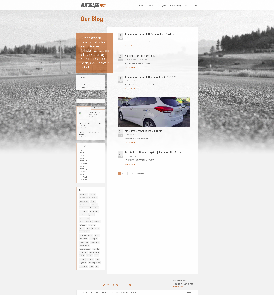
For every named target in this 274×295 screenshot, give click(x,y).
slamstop (89, 256)
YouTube (82, 285)
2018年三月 (83, 158)
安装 (112, 292)
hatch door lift (84, 218)
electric (93, 201)
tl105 (97, 259)
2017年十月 (83, 166)
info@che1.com (178, 287)
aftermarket (83, 194)
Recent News (98, 108)
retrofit (82, 256)
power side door (85, 249)
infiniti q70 (83, 225)
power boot (83, 239)
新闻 (117, 285)
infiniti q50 (97, 222)
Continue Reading (130, 46)
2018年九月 (83, 153)
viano (91, 266)
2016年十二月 (84, 174)
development (84, 201)
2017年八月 (83, 169)
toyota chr (83, 263)
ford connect (84, 208)
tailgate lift (90, 259)
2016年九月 (83, 177)
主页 (104, 285)
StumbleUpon (93, 285)
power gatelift (84, 242)
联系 (186, 5)
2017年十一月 (84, 164)
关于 (108, 285)
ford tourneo (94, 211)
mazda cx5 (95, 228)
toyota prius (83, 266)
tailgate (82, 259)
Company (129, 59)
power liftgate (95, 242)
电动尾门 (152, 5)
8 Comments (138, 81)
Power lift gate (84, 246)
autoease (92, 194)
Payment (125, 292)
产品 (113, 285)
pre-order (96, 249)
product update (94, 252)
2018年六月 (83, 155)
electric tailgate (84, 204)
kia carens (92, 225)
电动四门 (142, 5)
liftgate (82, 228)
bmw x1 (94, 198)
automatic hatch (85, 198)
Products (133, 38)
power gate (93, 239)
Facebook (85, 285)
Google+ (89, 285)
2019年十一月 (84, 150)
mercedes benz (84, 232)
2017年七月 (83, 172)
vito (97, 266)
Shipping (133, 292)
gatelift (91, 215)
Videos (128, 81)
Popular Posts (83, 108)
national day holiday (86, 235)
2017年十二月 (84, 161)
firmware (94, 204)
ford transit (83, 215)
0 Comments (143, 59)
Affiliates (124, 285)
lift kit (88, 228)
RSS (97, 285)
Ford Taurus (83, 211)
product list (83, 252)
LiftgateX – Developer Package (171, 5)
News (128, 38)
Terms (118, 292)
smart (96, 256)
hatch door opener (86, 222)
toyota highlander (94, 263)
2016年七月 (83, 180)
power (97, 235)
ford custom (94, 208)
